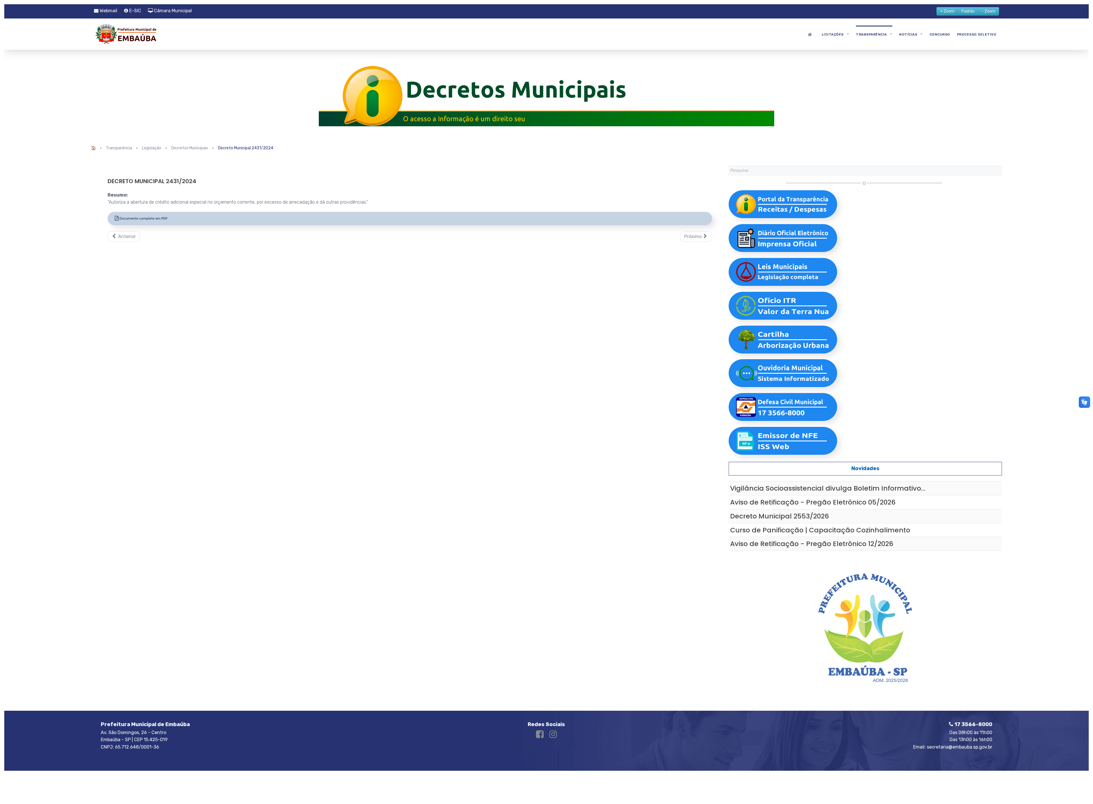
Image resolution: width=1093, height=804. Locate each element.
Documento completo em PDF (143, 218)
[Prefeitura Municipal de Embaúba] (125, 33)
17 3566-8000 (972, 724)
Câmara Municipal (172, 10)
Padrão (968, 11)
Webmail (107, 10)
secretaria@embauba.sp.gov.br (959, 747)
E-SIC (134, 10)
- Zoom (988, 11)
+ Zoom (947, 11)
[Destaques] (811, 34)
